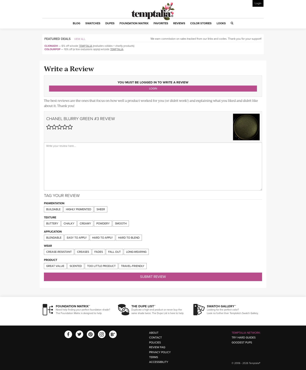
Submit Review (153, 277)
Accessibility (158, 362)
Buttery (52, 223)
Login (258, 3)
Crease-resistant (59, 252)
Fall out (114, 252)
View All (80, 39)
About (153, 333)
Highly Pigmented (78, 209)
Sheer (101, 209)
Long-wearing (136, 252)
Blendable (53, 237)
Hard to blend (129, 237)
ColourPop (52, 49)
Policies (155, 342)
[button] (77, 23)
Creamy (85, 223)
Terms (153, 357)
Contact (155, 337)
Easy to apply (77, 237)
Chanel (54, 118)
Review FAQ (157, 347)
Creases (83, 252)
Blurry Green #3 (81, 118)
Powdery (103, 223)
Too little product (101, 266)
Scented (76, 266)
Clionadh (51, 45)
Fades (98, 252)
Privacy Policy (160, 352)
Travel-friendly (132, 266)
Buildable (53, 209)
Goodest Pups (242, 342)
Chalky (69, 223)
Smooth (121, 223)
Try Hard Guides (244, 337)
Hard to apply (102, 237)
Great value (55, 266)
